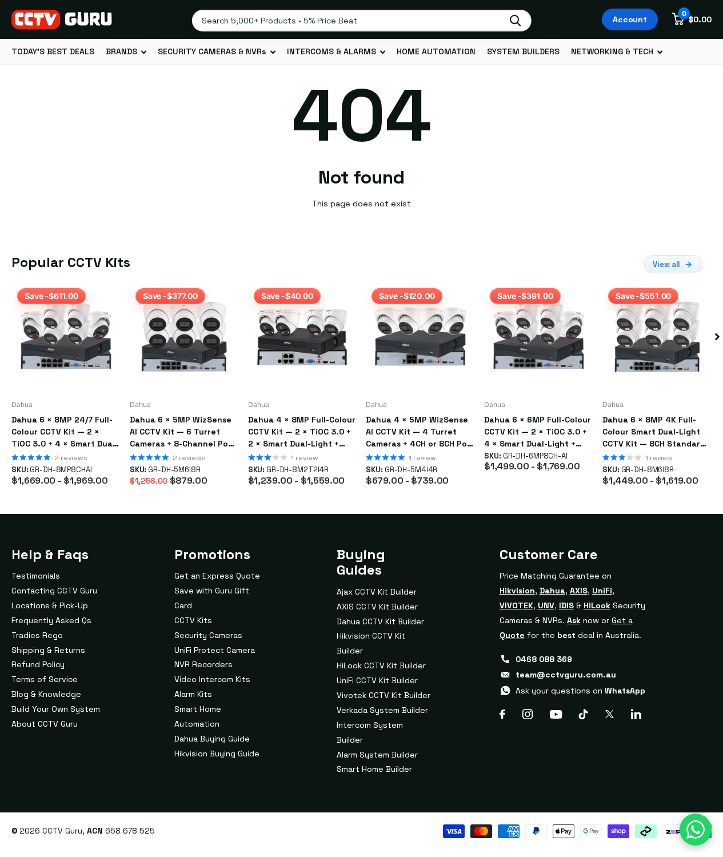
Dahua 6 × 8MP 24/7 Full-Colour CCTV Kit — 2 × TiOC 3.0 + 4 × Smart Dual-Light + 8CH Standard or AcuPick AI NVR (64, 432)
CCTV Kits (193, 620)
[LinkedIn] (636, 714)
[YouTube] (556, 714)
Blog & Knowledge (46, 694)
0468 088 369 (544, 659)
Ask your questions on (580, 690)
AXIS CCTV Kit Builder (377, 606)
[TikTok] (583, 714)
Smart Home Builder (374, 769)
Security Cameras (208, 635)
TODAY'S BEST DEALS (52, 51)
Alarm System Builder (377, 755)
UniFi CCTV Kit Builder (377, 680)
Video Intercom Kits (212, 679)
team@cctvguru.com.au (566, 674)
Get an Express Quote (217, 576)
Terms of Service (44, 679)
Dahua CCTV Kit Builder (380, 621)
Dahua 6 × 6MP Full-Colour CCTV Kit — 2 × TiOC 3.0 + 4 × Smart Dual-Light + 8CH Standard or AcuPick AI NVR (537, 432)
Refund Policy (38, 664)
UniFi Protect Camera (214, 650)
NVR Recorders (203, 664)
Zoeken (515, 20)
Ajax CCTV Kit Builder (377, 592)
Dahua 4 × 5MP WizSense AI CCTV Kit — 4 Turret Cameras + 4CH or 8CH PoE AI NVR (419, 432)
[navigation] (717, 337)
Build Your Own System (55, 709)
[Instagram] (527, 714)
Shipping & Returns (48, 650)
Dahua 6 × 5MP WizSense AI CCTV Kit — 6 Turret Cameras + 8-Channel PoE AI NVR (181, 432)
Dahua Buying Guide (212, 739)
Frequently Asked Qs (51, 620)
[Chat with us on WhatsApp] (696, 830)
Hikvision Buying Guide (216, 753)
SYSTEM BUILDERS (523, 51)
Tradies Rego (37, 635)
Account (630, 19)
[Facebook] (502, 714)
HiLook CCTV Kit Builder (381, 665)
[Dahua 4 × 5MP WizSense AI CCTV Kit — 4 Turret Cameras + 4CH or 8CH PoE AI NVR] (420, 337)
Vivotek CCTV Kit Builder (383, 695)
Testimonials (35, 576)
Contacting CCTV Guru (54, 590)
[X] (609, 714)
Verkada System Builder (382, 710)
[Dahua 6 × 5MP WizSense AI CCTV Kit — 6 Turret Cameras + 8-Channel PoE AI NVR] (184, 337)
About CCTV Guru (44, 724)
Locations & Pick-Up (49, 605)
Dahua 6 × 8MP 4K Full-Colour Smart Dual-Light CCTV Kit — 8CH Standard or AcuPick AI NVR (653, 432)
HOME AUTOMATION (436, 51)
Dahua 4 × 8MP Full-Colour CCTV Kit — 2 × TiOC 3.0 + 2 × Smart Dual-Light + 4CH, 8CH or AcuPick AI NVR (301, 432)
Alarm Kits (193, 694)
